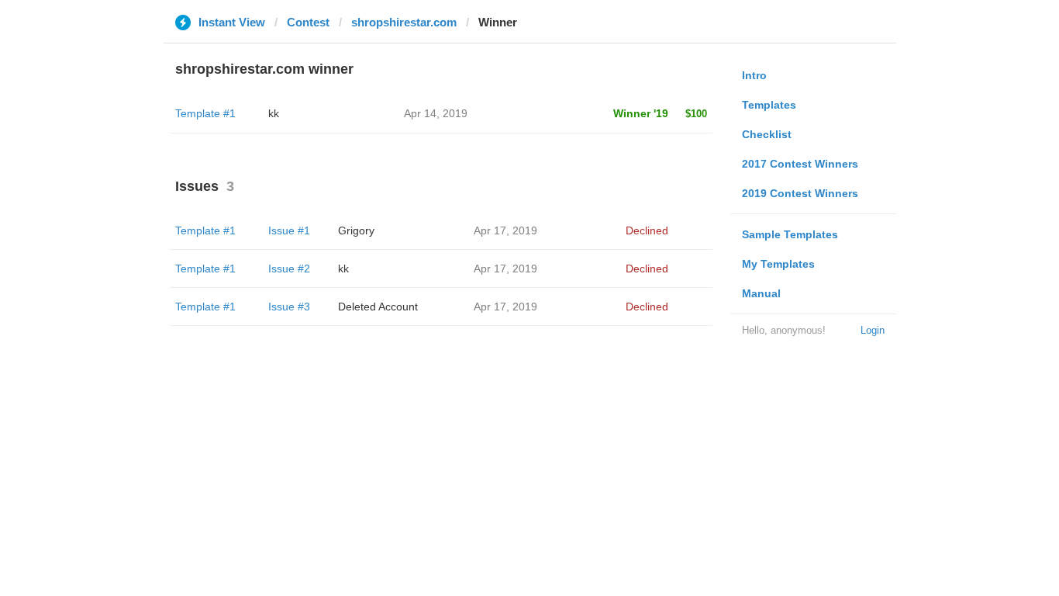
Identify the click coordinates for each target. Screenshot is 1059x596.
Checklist (767, 134)
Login (873, 330)
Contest (308, 22)
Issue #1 (289, 230)
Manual (761, 293)
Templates (769, 105)
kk (273, 113)
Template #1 (205, 113)
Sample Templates (790, 234)
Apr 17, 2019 (505, 230)
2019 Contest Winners (800, 193)
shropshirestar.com (404, 22)
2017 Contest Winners (800, 164)
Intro (754, 75)
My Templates (778, 264)
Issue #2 (289, 268)
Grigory (356, 230)
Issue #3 (289, 306)
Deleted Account (378, 306)
